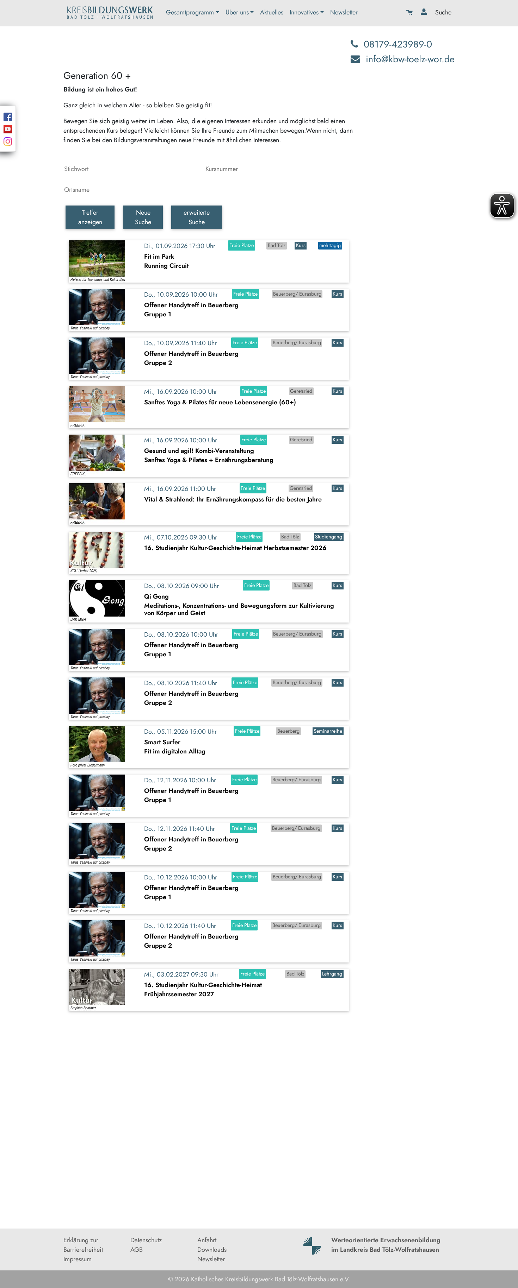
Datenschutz (146, 1240)
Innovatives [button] (304, 12)
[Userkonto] (425, 13)
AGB (136, 1249)
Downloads (212, 1249)
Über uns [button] (237, 12)
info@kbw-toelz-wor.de (410, 59)
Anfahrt (206, 1240)
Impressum (77, 1259)
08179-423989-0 (398, 44)
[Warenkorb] (410, 13)
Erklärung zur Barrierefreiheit (83, 1245)
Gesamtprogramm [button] (190, 12)
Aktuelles (271, 12)
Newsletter (344, 12)
